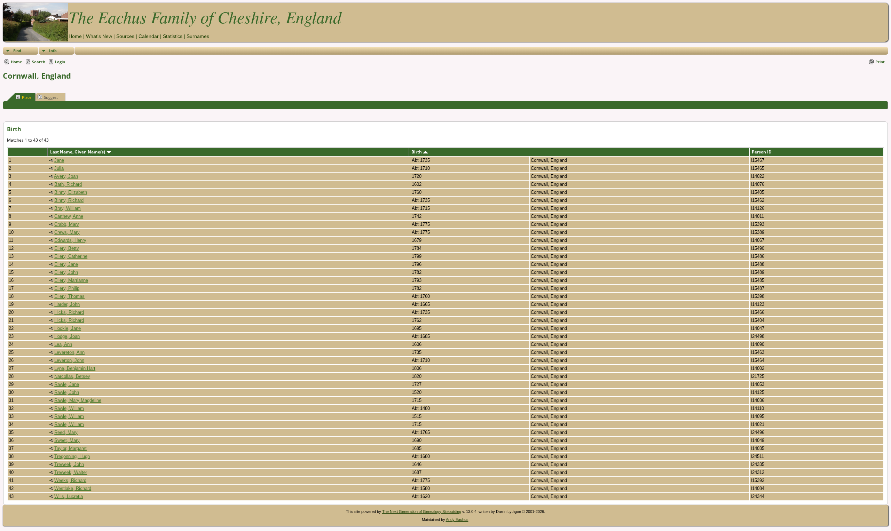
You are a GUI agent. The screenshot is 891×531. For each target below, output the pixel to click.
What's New (99, 36)
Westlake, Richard (72, 488)
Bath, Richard (68, 184)
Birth (417, 152)
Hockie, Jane (67, 328)
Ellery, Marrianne (71, 280)
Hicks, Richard (69, 312)
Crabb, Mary (66, 224)
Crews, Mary (67, 232)
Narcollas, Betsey (72, 376)
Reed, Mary (66, 432)
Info (53, 50)
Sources (125, 36)
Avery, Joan (66, 176)
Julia (59, 168)
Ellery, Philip (66, 288)
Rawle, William (69, 408)
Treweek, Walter (70, 472)
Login (60, 61)
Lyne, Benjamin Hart (74, 368)
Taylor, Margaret (70, 448)
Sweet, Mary (67, 440)
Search (38, 61)
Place (26, 97)
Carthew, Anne (68, 216)
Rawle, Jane (66, 384)
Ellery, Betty (66, 248)
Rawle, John (66, 392)
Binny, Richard (69, 200)
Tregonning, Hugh (72, 456)
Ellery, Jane (66, 264)
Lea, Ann (63, 344)
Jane (59, 160)
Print (880, 61)
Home (75, 36)
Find (17, 50)
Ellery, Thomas (69, 296)
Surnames (198, 36)
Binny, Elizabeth (70, 192)
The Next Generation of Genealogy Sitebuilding (421, 511)
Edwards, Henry (70, 240)
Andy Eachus (457, 519)
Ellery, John (66, 272)
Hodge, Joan (67, 336)
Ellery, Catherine (70, 256)
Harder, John (67, 304)
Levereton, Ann (69, 352)
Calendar (149, 36)
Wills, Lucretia (68, 496)
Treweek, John (69, 464)
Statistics (172, 36)
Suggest (51, 97)
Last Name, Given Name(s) (78, 152)
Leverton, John (69, 360)
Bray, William (67, 208)
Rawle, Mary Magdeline (77, 400)
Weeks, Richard (70, 480)
